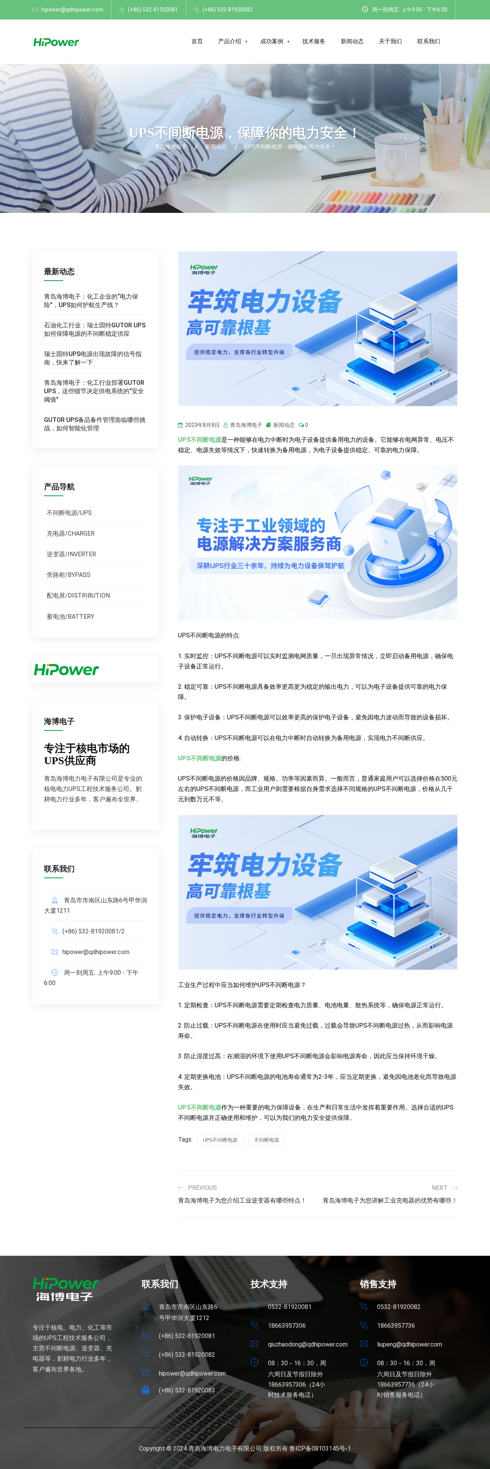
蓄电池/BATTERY (70, 616)
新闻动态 (352, 41)
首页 (197, 41)
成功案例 (271, 41)
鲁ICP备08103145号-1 (320, 1448)
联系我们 (428, 41)
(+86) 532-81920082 (228, 10)
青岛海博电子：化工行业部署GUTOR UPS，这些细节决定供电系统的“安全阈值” (94, 391)
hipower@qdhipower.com (72, 10)
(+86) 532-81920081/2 (93, 931)
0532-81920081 (290, 1306)
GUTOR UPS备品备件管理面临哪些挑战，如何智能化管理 (94, 424)
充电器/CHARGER (71, 533)
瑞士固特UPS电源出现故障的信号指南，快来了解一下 (93, 358)
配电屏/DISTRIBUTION (78, 595)
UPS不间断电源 (220, 1140)
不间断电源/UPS (69, 512)
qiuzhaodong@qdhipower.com (308, 1344)
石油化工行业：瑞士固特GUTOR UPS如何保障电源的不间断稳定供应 (94, 329)
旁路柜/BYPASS (68, 574)
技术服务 (313, 41)
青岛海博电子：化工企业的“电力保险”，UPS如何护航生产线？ (91, 301)
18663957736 (396, 1325)
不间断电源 (266, 1140)
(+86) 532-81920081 (153, 10)
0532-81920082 (399, 1306)
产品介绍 (229, 41)
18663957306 (287, 1325)
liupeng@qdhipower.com (409, 1344)
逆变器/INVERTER (71, 554)
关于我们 (390, 41)
